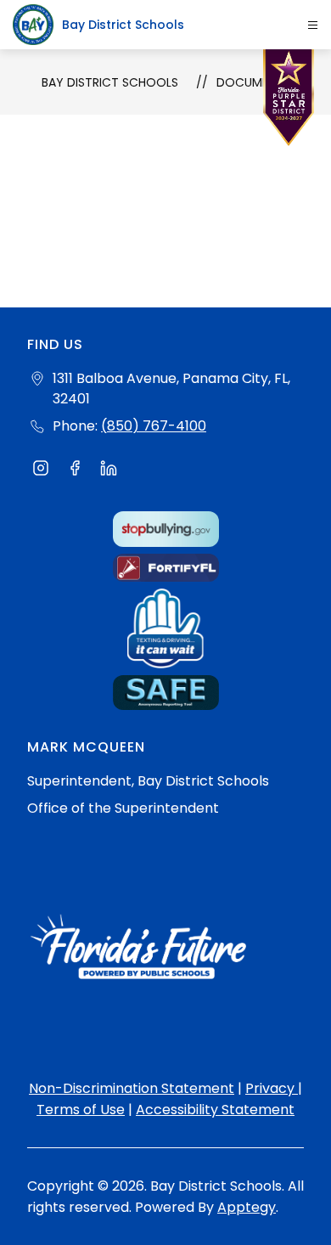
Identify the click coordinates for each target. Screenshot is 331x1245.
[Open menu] (313, 25)
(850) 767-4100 (153, 426)
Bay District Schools (110, 82)
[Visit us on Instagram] (40, 470)
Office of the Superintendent (123, 808)
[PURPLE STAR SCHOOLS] (289, 102)
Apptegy (246, 1207)
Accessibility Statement (215, 1109)
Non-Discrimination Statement (131, 1088)
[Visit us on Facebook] (74, 470)
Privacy (271, 1088)
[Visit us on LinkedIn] (108, 470)
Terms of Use (80, 1109)
